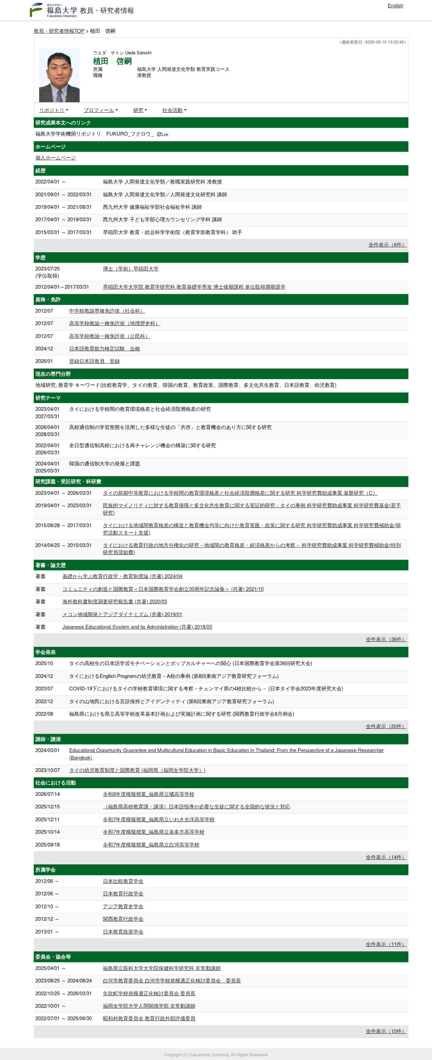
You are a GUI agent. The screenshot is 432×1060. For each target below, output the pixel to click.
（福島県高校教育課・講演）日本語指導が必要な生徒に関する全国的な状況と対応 (196, 806)
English (395, 5)
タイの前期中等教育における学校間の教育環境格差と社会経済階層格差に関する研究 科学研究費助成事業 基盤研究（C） (240, 492)
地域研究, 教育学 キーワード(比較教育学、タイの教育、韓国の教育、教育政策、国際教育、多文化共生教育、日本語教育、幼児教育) (185, 384)
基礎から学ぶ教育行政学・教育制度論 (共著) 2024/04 (122, 575)
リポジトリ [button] (51, 109)
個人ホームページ (55, 157)
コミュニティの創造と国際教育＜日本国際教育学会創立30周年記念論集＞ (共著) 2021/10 (163, 588)
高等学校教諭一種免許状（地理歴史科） (114, 322)
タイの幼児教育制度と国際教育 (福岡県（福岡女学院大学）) (137, 769)
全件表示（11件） (386, 943)
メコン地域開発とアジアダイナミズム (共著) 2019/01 (122, 614)
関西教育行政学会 (123, 918)
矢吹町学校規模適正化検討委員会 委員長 (149, 993)
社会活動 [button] (172, 109)
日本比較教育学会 (123, 880)
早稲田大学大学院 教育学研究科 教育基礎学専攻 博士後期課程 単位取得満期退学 (194, 286)
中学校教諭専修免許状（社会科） (107, 310)
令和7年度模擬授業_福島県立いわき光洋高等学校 (159, 819)
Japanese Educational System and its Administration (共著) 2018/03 (137, 626)
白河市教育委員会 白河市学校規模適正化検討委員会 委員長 (172, 980)
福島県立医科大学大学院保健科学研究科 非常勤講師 (162, 967)
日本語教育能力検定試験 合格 (104, 348)
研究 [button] (138, 109)
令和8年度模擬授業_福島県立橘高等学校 (148, 793)
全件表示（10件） (386, 1030)
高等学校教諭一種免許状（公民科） (109, 335)
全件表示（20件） (386, 725)
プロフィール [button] (99, 109)
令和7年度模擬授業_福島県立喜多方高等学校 (154, 831)
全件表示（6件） (388, 244)
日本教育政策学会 (123, 931)
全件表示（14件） (386, 856)
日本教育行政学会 (123, 893)
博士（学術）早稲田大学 (131, 268)
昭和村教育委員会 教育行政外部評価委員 (149, 1018)
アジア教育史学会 (123, 906)
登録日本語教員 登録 (94, 360)
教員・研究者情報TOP (59, 30)
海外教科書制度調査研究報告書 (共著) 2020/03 (114, 601)
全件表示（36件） (386, 638)
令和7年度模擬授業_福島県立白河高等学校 (151, 844)
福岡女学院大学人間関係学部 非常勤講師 (149, 1005)
